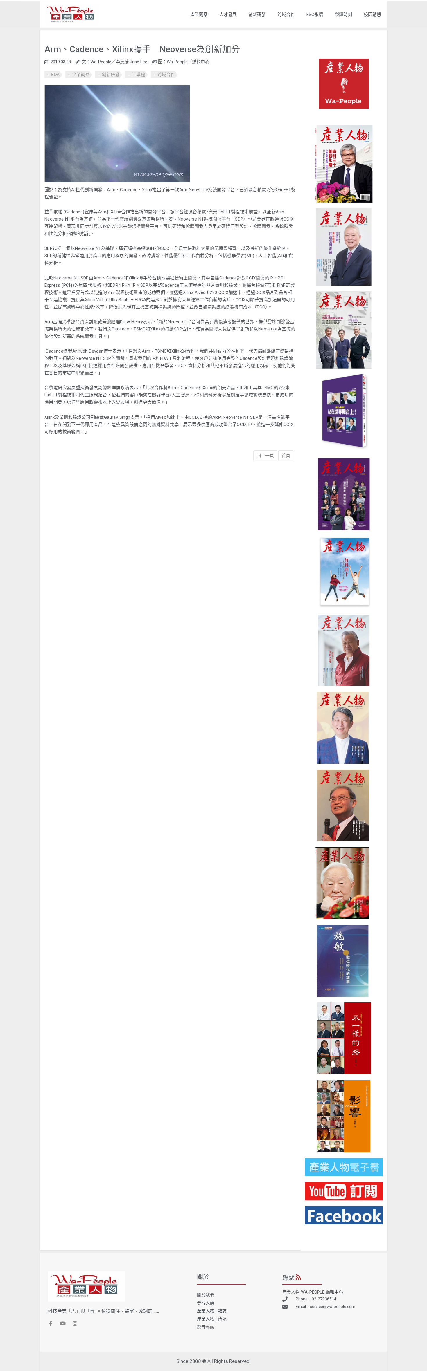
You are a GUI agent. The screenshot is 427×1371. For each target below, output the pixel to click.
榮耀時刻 (343, 14)
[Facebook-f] (50, 1323)
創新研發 (257, 14)
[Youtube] (62, 1323)
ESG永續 (314, 14)
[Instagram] (75, 1323)
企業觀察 (80, 74)
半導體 (138, 74)
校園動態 (372, 14)
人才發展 (228, 14)
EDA (55, 74)
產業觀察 (199, 14)
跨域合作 (286, 14)
